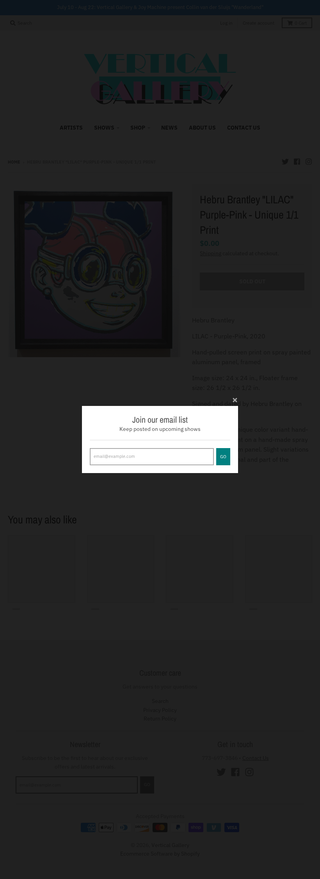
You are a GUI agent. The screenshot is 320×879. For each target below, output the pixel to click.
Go (223, 456)
